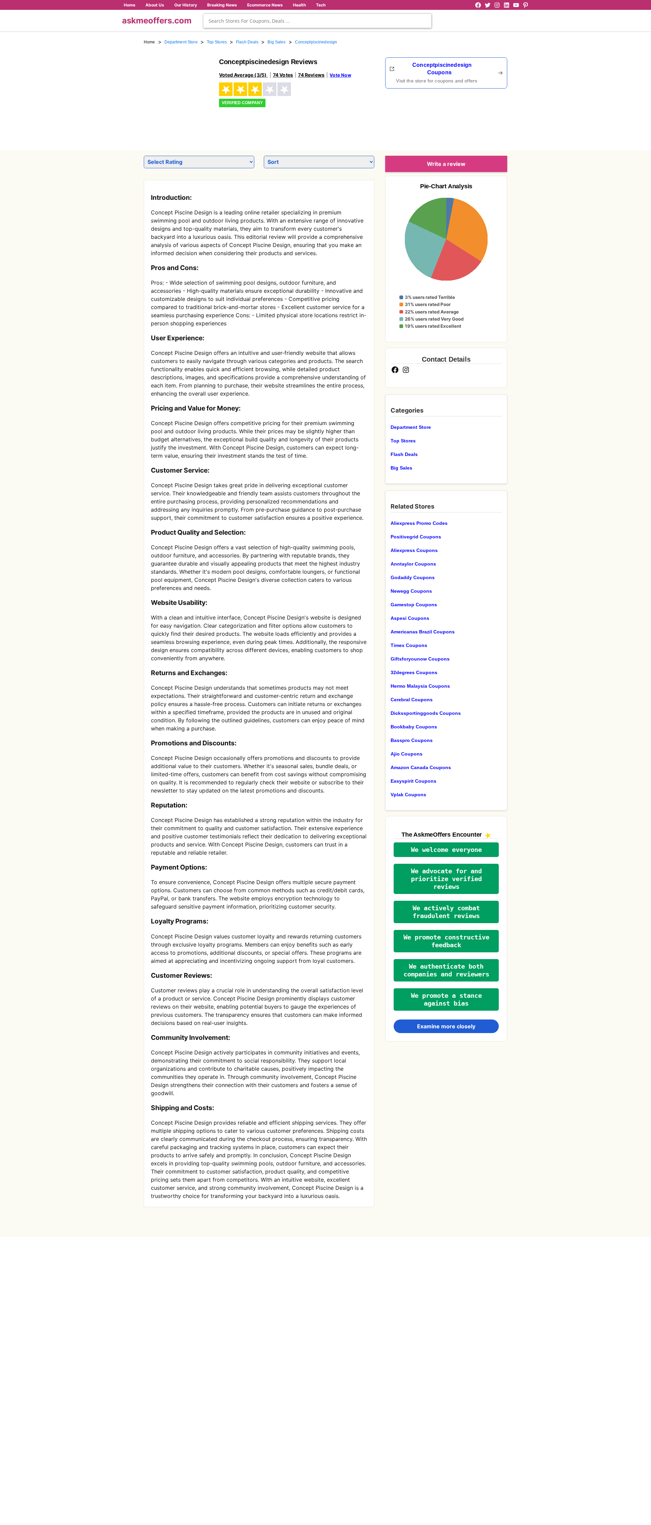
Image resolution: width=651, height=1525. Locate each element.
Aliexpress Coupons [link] (414, 550)
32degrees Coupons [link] (414, 672)
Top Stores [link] (217, 42)
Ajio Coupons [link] (406, 754)
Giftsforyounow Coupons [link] (420, 659)
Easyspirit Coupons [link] (413, 781)
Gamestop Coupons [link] (414, 604)
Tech (321, 4)
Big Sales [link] (276, 42)
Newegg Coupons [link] (411, 591)
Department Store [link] (181, 42)
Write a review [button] (446, 163)
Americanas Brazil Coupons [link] (423, 631)
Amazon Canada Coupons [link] (421, 767)
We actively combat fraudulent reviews (446, 912)
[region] (470, 117)
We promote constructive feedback (446, 941)
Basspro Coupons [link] (412, 740)
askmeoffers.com (157, 20)
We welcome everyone (446, 850)
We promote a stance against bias (446, 999)
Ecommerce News (265, 4)
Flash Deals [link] (247, 42)
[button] (446, 849)
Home (129, 4)
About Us (154, 4)
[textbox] (317, 21)
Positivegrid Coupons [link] (416, 536)
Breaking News (222, 4)
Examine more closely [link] (446, 1026)
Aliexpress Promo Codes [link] (419, 523)
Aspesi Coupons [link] (410, 618)
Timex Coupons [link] (409, 645)
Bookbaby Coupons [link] (414, 726)
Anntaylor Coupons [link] (413, 564)
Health (299, 4)
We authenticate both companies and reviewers (446, 970)
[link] (177, 91)
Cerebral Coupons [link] (412, 699)
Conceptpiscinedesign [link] (316, 42)
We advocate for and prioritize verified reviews (446, 879)
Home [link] (149, 42)
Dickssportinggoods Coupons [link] (426, 713)
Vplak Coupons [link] (408, 794)
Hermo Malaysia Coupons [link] (420, 686)
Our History (185, 4)
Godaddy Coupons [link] (413, 577)
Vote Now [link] (340, 75)
